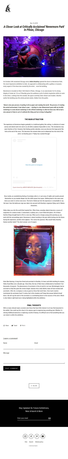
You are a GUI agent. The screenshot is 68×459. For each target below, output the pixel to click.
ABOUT (52, 10)
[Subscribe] (49, 418)
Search (31, 442)
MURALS (52, 6)
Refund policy (39, 442)
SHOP (36, 6)
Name (5, 343)
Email (36, 343)
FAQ (26, 442)
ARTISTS (27, 6)
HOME (18, 6)
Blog (35, 386)
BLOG (43, 6)
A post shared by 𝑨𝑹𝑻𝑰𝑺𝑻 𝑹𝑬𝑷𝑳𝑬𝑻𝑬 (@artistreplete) (27, 187)
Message (6, 353)
